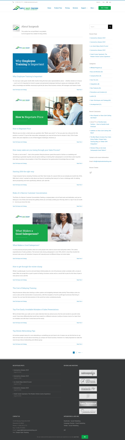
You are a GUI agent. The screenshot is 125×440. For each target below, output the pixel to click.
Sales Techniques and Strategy (20, 89)
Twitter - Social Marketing (71, 425)
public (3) (93, 96)
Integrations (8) (94, 84)
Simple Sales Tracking (22, 432)
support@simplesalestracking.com (27, 430)
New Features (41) (95, 88)
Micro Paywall (94, 115)
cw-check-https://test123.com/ (99, 46)
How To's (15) (94, 80)
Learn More (76, 437)
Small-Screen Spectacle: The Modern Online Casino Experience (32, 394)
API (65, 430)
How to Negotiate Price (22, 128)
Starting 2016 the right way (23, 171)
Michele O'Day (94, 148)
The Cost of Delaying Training (24, 288)
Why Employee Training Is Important (27, 76)
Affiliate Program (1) (96, 67)
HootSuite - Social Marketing (72, 421)
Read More (79, 89)
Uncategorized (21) (95, 104)
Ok (85, 437)
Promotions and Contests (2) (98, 92)
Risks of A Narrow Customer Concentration (30, 193)
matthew (92, 130)
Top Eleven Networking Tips (24, 331)
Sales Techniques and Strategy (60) (100, 100)
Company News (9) (95, 76)
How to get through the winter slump (27, 266)
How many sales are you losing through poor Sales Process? (36, 150)
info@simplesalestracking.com (31, 2)
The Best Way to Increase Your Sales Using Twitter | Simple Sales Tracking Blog (100, 139)
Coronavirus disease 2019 (97, 38)
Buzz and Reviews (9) (96, 72)
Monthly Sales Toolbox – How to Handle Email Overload (99, 124)
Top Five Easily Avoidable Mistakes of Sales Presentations (36, 309)
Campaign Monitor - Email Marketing (74, 423)
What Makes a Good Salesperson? (26, 245)
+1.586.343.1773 (19, 2)
